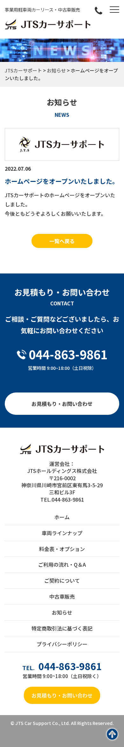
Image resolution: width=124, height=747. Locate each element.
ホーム (62, 517)
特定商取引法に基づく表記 (62, 628)
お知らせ (62, 612)
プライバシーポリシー (62, 644)
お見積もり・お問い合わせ (62, 403)
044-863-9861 (68, 354)
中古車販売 (62, 596)
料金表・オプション (62, 549)
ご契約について (62, 580)
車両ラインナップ (62, 533)
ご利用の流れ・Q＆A (62, 564)
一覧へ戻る (62, 241)
